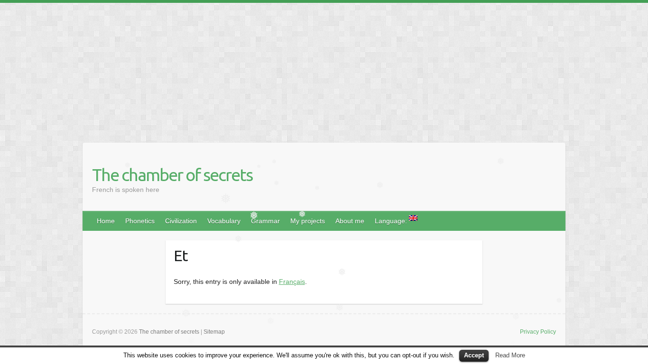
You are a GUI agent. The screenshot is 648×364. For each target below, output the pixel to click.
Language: (392, 221)
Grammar (265, 221)
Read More (510, 355)
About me (349, 221)
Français (292, 281)
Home (106, 221)
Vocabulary (224, 221)
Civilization (181, 221)
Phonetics (140, 221)
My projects (307, 221)
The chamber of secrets (172, 174)
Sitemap (214, 331)
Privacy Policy (538, 331)
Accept (474, 355)
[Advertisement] (284, 69)
